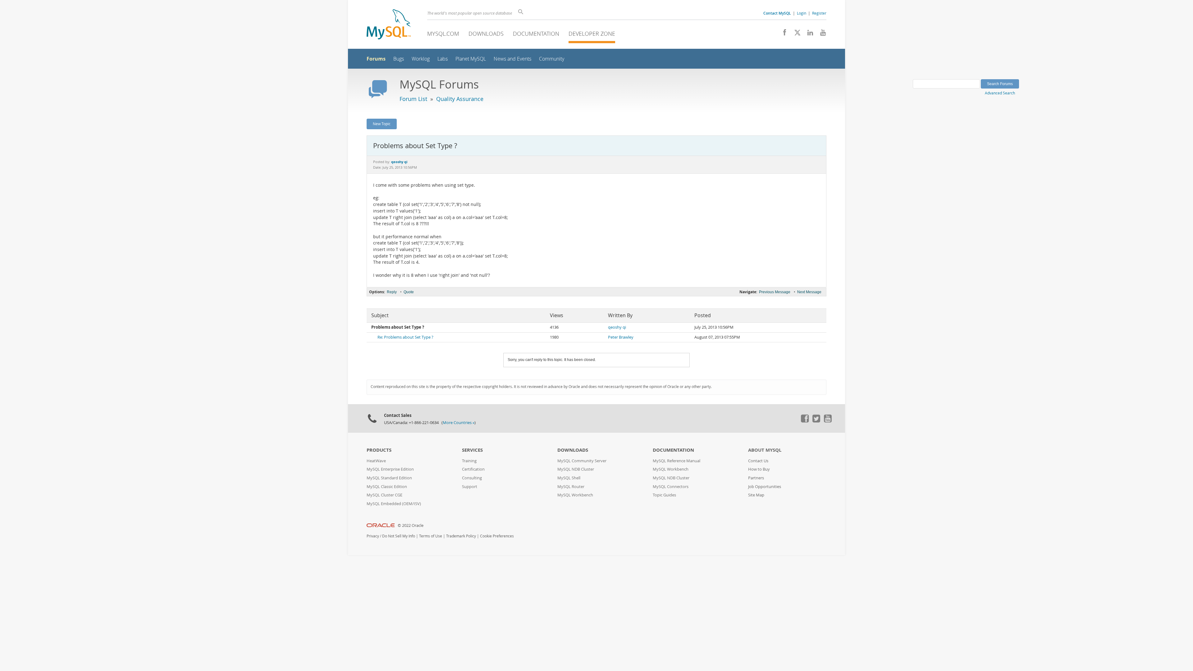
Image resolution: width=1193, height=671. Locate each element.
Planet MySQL (470, 59)
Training (469, 460)
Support (469, 486)
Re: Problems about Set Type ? (405, 337)
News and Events (512, 59)
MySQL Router (570, 486)
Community (551, 59)
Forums (376, 58)
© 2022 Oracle (410, 525)
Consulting (472, 478)
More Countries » (458, 422)
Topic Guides (664, 495)
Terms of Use (430, 536)
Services (472, 450)
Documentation (536, 33)
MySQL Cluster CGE (384, 495)
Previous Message (774, 292)
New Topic (382, 123)
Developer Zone (592, 33)
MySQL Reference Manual (676, 460)
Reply (392, 292)
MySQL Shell (568, 478)
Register (819, 13)
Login (801, 13)
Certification (473, 469)
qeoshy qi (617, 327)
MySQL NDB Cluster (575, 469)
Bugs (398, 59)
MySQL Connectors (670, 486)
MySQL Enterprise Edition (390, 469)
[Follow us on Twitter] (816, 421)
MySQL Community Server (581, 460)
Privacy (373, 536)
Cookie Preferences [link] (497, 536)
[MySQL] (388, 25)
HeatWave (376, 460)
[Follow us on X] (795, 34)
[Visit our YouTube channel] (820, 34)
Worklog (421, 59)
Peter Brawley (620, 337)
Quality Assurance (459, 99)
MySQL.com (443, 33)
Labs (442, 59)
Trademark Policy (461, 536)
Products (379, 450)
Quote (409, 292)
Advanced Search (1000, 92)
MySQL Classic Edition (387, 486)
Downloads (486, 33)
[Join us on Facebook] (782, 34)
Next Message (809, 292)
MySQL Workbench (575, 495)
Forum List (413, 99)
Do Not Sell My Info (398, 536)
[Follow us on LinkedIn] (808, 34)
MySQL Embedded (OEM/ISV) (394, 503)
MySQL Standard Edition (389, 478)
